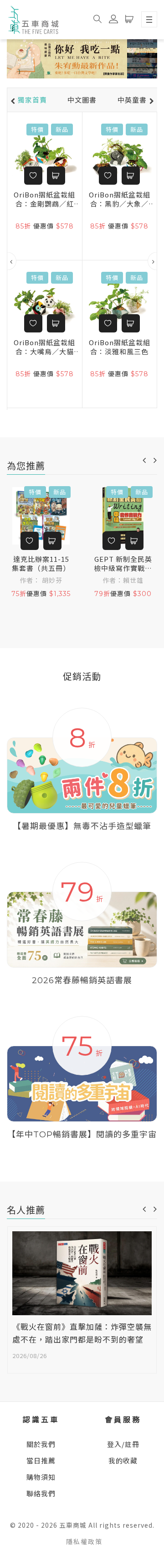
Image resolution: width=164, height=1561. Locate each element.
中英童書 (132, 100)
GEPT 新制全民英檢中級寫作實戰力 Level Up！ (123, 564)
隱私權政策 (84, 1541)
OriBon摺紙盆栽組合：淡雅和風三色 (119, 347)
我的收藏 (123, 1460)
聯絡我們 (41, 1493)
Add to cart (56, 175)
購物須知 (41, 1477)
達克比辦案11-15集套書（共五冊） (41, 564)
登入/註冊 (123, 1444)
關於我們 (41, 1444)
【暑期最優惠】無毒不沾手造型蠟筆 (82, 826)
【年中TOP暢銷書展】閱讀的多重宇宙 (82, 1135)
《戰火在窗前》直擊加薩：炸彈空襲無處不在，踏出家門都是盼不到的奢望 (82, 1333)
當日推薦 (41, 1460)
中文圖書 (82, 100)
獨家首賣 (32, 100)
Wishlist (33, 175)
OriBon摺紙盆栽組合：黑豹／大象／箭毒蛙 (119, 199)
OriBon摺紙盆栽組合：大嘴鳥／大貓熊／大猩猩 (44, 347)
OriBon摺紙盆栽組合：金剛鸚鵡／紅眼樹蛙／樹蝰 (44, 199)
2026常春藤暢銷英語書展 (82, 980)
